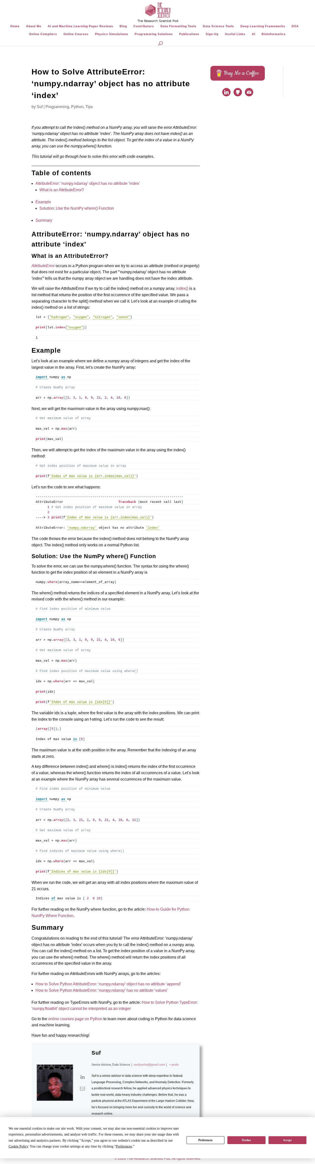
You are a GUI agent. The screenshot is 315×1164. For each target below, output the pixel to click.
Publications (189, 34)
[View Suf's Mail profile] (82, 1088)
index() (182, 288)
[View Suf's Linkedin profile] (82, 1077)
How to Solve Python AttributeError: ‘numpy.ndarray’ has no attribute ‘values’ (101, 990)
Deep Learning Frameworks (262, 26)
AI (253, 34)
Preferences (205, 1140)
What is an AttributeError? (61, 190)
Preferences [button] (124, 1146)
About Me (33, 26)
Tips (89, 107)
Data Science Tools (218, 26)
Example (43, 202)
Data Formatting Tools (178, 26)
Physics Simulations (111, 34)
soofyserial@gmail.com (149, 1064)
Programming (57, 107)
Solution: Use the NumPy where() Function (76, 208)
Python (77, 107)
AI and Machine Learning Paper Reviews (80, 26)
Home (15, 26)
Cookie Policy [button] (18, 1146)
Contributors (143, 26)
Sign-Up (212, 34)
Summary (43, 220)
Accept (287, 1140)
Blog (123, 26)
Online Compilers (43, 34)
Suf (40, 107)
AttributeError (43, 266)
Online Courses (76, 34)
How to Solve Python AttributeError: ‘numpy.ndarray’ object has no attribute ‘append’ (108, 984)
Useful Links (235, 34)
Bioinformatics (274, 34)
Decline (246, 1140)
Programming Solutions (154, 34)
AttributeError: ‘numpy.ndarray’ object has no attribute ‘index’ (87, 183)
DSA (295, 26)
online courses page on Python (75, 1019)
